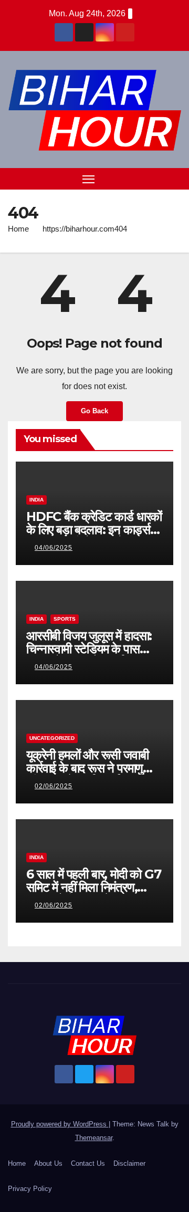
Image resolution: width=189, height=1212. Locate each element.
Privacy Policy (30, 1189)
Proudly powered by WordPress (60, 1124)
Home (18, 228)
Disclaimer (129, 1163)
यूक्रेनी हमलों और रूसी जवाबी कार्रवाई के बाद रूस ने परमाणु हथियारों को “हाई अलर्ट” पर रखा (93, 768)
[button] (156, 178)
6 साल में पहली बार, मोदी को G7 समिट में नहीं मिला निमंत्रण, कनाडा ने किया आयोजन (93, 887)
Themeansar (93, 1138)
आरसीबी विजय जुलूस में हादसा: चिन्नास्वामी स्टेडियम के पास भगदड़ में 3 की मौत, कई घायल (89, 649)
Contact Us (88, 1163)
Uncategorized (52, 738)
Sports (65, 619)
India (36, 500)
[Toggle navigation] (88, 179)
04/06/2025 (53, 547)
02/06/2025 (53, 786)
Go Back (94, 411)
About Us (48, 1163)
